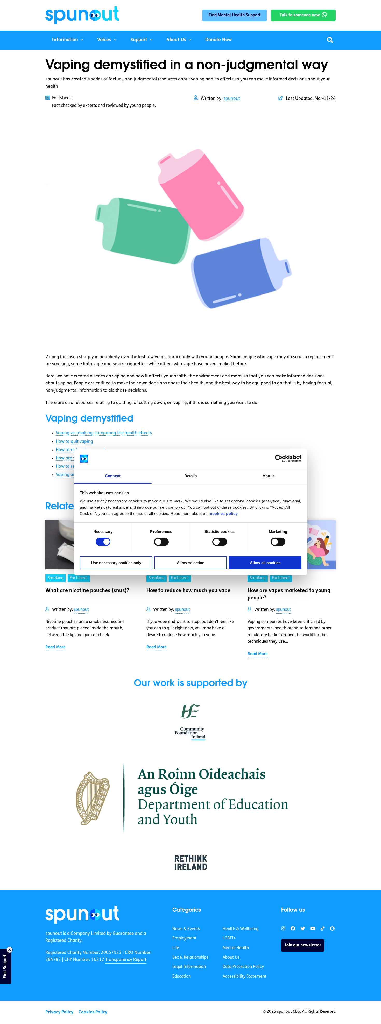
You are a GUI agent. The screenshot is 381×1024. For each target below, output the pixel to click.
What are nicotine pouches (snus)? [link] (87, 590)
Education (181, 976)
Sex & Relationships (190, 958)
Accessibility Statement (244, 976)
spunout (231, 98)
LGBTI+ (229, 938)
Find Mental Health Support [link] (234, 15)
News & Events (186, 929)
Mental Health (236, 948)
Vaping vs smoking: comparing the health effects (104, 433)
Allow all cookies (265, 562)
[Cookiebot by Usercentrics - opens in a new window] (278, 458)
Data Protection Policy (243, 967)
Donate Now (218, 40)
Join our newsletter (302, 945)
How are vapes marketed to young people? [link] (289, 594)
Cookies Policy (93, 1012)
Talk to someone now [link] (300, 15)
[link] (82, 914)
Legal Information (189, 967)
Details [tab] (190, 476)
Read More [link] (55, 647)
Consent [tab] (113, 476)
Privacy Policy (59, 1012)
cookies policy (224, 513)
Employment (184, 938)
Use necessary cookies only (116, 562)
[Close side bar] (9, 950)
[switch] (161, 542)
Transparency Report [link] (125, 960)
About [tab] (268, 476)
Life (175, 948)
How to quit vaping (74, 441)
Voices (104, 40)
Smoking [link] (55, 578)
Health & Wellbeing (240, 929)
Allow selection (190, 562)
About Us (176, 40)
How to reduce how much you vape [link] (188, 590)
